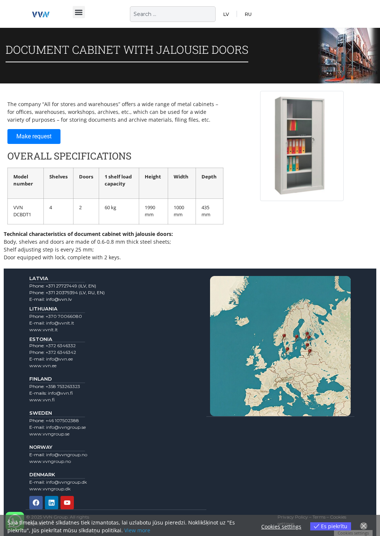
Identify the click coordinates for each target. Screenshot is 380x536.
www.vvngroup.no (50, 461)
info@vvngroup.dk (66, 482)
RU (248, 14)
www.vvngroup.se (49, 434)
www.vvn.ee (42, 365)
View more (137, 530)
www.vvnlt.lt (43, 329)
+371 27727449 (61, 286)
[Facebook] (36, 502)
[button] (79, 12)
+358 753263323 (63, 386)
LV (226, 14)
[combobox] (172, 14)
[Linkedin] (51, 502)
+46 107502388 (62, 420)
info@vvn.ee (59, 359)
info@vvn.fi (60, 393)
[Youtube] (67, 502)
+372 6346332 (61, 345)
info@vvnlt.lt (60, 323)
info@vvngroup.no (66, 454)
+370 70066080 (64, 316)
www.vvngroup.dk (50, 488)
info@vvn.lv (59, 299)
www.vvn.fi (42, 399)
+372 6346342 (61, 352)
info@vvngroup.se (66, 427)
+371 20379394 (62, 292)
